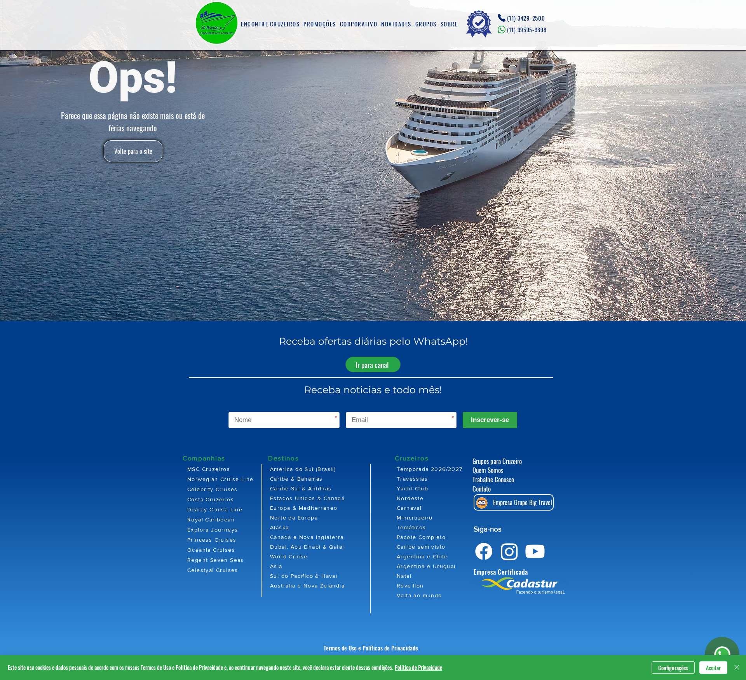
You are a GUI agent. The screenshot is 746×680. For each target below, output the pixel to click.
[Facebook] (483, 551)
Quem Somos (487, 470)
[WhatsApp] (722, 654)
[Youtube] (535, 551)
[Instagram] (509, 551)
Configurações (673, 668)
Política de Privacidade (418, 667)
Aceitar (713, 668)
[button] (270, 24)
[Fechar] (736, 667)
